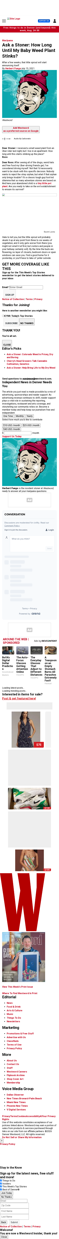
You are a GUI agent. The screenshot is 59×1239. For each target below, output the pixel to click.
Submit (14, 1222)
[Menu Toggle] (4, 21)
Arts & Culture (14, 1010)
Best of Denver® (10, 1189)
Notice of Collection (13, 299)
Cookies (21, 1116)
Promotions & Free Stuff (20, 1033)
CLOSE (7, 344)
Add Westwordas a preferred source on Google (21, 129)
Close (4, 1237)
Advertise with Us (16, 1037)
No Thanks (6, 1197)
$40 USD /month (11, 429)
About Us (12, 1060)
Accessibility (33, 1116)
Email (5, 287)
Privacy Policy (14, 1048)
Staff (10, 1068)
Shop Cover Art (15, 1079)
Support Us (44, 21)
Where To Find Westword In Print (19, 993)
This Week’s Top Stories (14, 1186)
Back (3, 1222)
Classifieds (13, 1041)
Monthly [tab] (20, 416)
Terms (29, 299)
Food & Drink (14, 1006)
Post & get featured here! (19, 698)
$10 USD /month (11, 425)
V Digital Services (16, 1109)
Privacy (38, 299)
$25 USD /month (31, 425)
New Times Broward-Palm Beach (24, 1098)
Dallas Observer (15, 1094)
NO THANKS (27, 323)
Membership (13, 1082)
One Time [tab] (8, 416)
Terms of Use (14, 1044)
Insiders (6, 1183)
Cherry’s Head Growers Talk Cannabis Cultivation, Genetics (27, 362)
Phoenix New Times (17, 1106)
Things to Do (8, 1180)
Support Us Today (11, 436)
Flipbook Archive (16, 1075)
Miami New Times (16, 1102)
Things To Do (14, 1017)
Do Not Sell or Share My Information (22, 1137)
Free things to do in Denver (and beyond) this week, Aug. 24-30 (29, 29)
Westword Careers (17, 1071)
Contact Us (13, 1064)
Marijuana (7, 40)
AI (41, 1116)
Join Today (6, 1193)
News (10, 1003)
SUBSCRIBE (11, 323)
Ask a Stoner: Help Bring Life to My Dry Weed (31, 367)
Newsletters (13, 1021)
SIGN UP (9, 295)
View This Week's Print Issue (17, 986)
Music (10, 1014)
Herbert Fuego (13, 68)
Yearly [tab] (30, 416)
